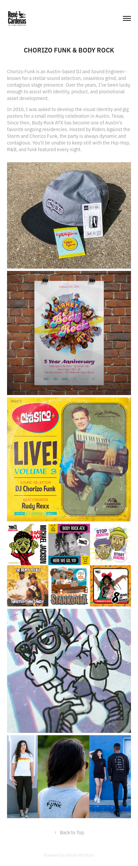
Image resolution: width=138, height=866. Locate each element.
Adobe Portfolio (80, 855)
